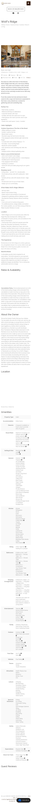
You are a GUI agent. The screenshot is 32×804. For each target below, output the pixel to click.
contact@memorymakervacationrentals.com (16, 799)
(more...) (28, 77)
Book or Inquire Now (16, 9)
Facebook (12, 801)
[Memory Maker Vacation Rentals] (6, 3)
